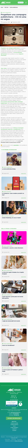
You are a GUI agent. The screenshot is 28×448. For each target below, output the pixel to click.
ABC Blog (6, 7)
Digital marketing (7, 191)
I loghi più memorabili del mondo (11, 321)
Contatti (14, 429)
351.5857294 (16, 415)
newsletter (16, 145)
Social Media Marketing (8, 216)
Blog (14, 426)
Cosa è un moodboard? (8, 345)
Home (2, 7)
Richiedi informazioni (14, 418)
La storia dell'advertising (8, 169)
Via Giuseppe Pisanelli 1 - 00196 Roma (14, 392)
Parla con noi (20, 2)
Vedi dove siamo (13, 393)
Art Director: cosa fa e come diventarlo (12, 248)
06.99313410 (16, 413)
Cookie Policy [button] (13, 439)
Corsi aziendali (14, 427)
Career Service (14, 424)
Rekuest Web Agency (19, 440)
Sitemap (14, 430)
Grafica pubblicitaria (14, 7)
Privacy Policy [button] (7, 439)
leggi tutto (23, 173)
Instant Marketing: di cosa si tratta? (11, 217)
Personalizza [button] (19, 439)
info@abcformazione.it (15, 412)
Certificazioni (14, 423)
